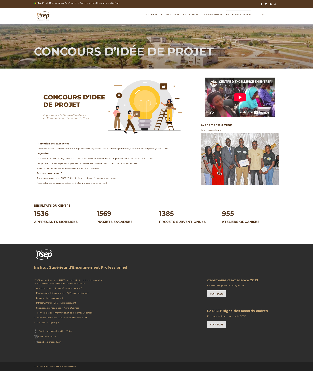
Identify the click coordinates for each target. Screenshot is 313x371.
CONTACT (260, 14)
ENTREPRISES (190, 14)
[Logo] (43, 16)
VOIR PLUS (217, 293)
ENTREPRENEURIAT (237, 14)
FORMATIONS (169, 14)
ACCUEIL (150, 14)
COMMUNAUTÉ (211, 14)
